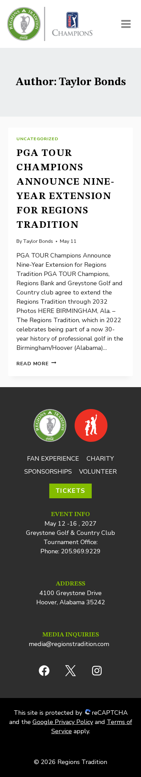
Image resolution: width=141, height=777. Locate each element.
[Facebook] (44, 670)
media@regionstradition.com (69, 644)
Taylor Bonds (38, 241)
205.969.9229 (81, 551)
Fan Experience (53, 459)
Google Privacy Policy (63, 722)
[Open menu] (125, 23)
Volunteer (98, 471)
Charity (100, 459)
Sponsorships (48, 471)
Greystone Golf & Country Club (70, 533)
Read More (36, 363)
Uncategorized (37, 139)
